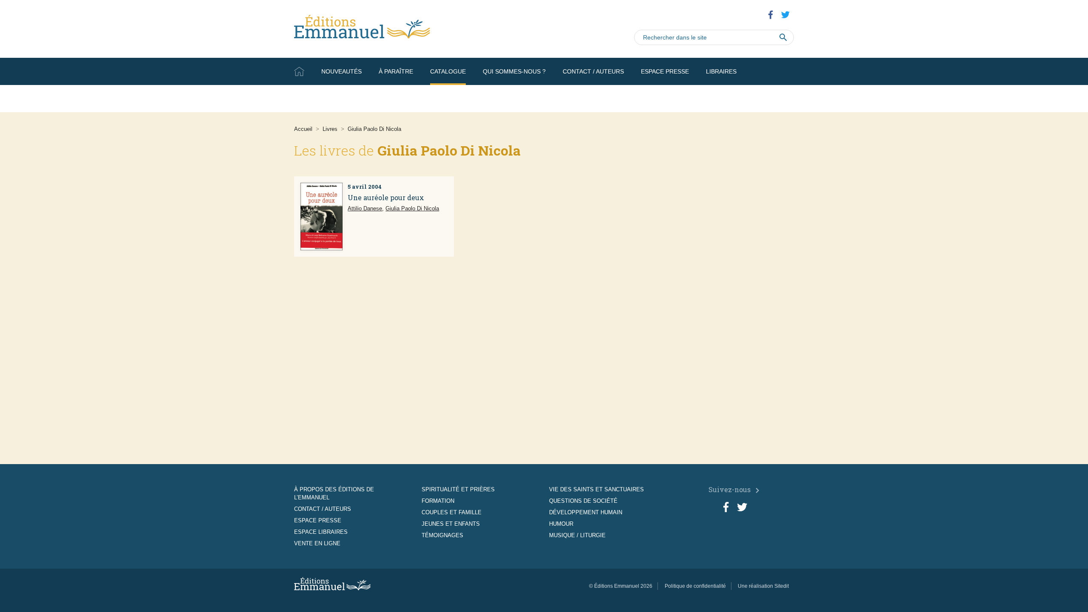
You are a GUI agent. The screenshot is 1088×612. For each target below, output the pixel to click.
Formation (438, 501)
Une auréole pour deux (386, 197)
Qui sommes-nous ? (514, 71)
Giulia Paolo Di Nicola (412, 208)
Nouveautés (341, 71)
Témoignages (442, 535)
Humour (561, 524)
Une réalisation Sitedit (763, 586)
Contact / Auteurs (593, 71)
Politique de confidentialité (695, 586)
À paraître (396, 71)
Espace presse (665, 71)
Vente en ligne (769, 98)
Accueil (299, 71)
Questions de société (583, 501)
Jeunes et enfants (451, 524)
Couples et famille (452, 512)
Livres (330, 129)
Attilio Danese (365, 208)
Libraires (721, 71)
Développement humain (585, 512)
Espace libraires (321, 532)
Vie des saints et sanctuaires (596, 489)
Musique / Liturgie (577, 535)
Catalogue (448, 71)
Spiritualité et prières (458, 489)
